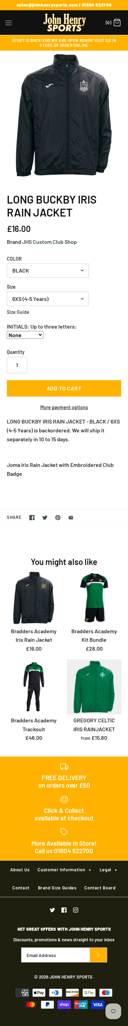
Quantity (16, 352)
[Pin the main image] (57, 517)
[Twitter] (52, 910)
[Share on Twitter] (44, 517)
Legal (108, 869)
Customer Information (64, 869)
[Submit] (98, 955)
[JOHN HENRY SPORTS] (64, 22)
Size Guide (18, 312)
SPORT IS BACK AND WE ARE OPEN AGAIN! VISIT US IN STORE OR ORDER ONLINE (64, 42)
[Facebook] (64, 910)
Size (11, 287)
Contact (21, 887)
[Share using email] (70, 517)
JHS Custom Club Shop (49, 241)
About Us (19, 869)
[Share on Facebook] (31, 517)
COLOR (14, 259)
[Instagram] (75, 910)
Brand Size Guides (57, 887)
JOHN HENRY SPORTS (71, 977)
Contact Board (99, 887)
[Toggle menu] (8, 22)
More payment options (64, 407)
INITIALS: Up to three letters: (42, 326)
